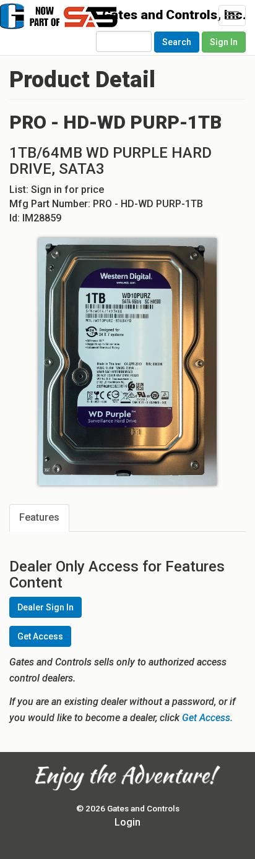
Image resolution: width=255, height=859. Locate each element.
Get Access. (207, 718)
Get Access (40, 636)
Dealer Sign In (45, 607)
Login (127, 822)
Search (176, 42)
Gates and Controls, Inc (79, 22)
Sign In (224, 42)
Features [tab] (39, 517)
